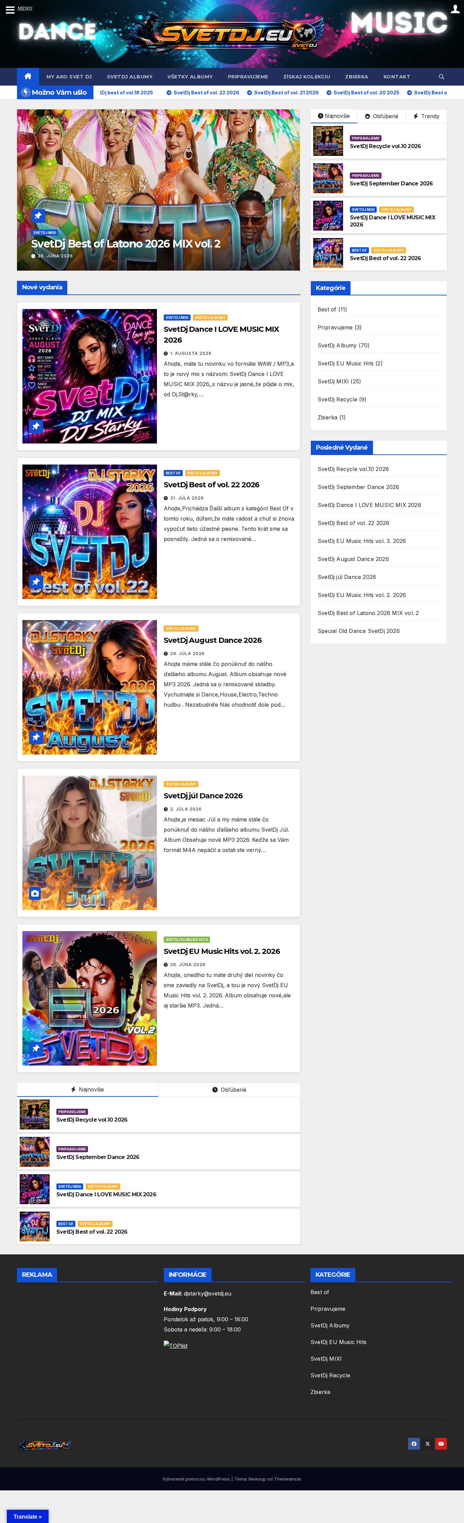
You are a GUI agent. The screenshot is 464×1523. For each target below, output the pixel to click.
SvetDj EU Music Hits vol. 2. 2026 (222, 951)
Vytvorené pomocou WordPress (196, 1479)
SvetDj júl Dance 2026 (203, 795)
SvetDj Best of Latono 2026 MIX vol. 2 (125, 243)
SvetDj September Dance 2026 (391, 183)
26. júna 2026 (55, 255)
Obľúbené (384, 116)
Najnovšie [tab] (90, 1089)
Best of (359, 250)
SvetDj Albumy (130, 77)
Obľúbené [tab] (232, 1089)
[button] (441, 76)
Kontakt (397, 77)
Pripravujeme (248, 77)
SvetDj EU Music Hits (187, 940)
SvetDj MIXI (44, 233)
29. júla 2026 (187, 653)
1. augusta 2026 (191, 353)
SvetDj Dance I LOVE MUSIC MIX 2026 (106, 1194)
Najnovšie (337, 115)
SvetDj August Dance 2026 (213, 640)
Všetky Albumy (190, 77)
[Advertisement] (85, 1345)
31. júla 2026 (187, 498)
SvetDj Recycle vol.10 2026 (385, 146)
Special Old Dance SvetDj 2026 (359, 631)
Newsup (257, 1479)
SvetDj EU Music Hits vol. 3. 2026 (362, 541)
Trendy (430, 116)
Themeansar (287, 1479)
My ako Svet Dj (69, 77)
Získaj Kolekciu (307, 77)
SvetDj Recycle (337, 399)
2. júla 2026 (186, 809)
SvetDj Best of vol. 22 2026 (385, 258)
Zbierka (357, 77)
